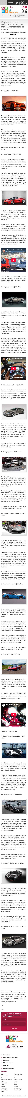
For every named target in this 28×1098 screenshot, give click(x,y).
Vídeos (2, 1091)
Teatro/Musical (17, 1089)
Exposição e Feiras (18, 1079)
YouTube (26, 12)
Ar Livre (2, 1074)
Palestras (3, 1086)
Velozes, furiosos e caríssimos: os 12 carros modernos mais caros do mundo (19, 15)
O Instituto (6, 1055)
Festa (2, 1081)
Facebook (23, 10)
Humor (2, 1084)
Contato (6, 1065)
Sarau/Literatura (17, 1088)
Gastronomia (4, 1082)
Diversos (16, 1077)
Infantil (15, 1084)
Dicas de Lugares (8, 1063)
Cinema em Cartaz (5, 1076)
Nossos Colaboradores (10, 1057)
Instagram (23, 12)
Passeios (16, 1086)
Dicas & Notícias (8, 1068)
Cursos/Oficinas (17, 1076)
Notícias (6, 1060)
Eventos (4, 1071)
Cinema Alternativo (18, 1074)
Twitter (26, 10)
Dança (2, 1077)
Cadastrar (14, 1028)
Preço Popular (4, 1088)
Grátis (15, 1082)
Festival (15, 1081)
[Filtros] (26, 7)
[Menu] (23, 7)
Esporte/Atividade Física (6, 1079)
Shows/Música (4, 1089)
